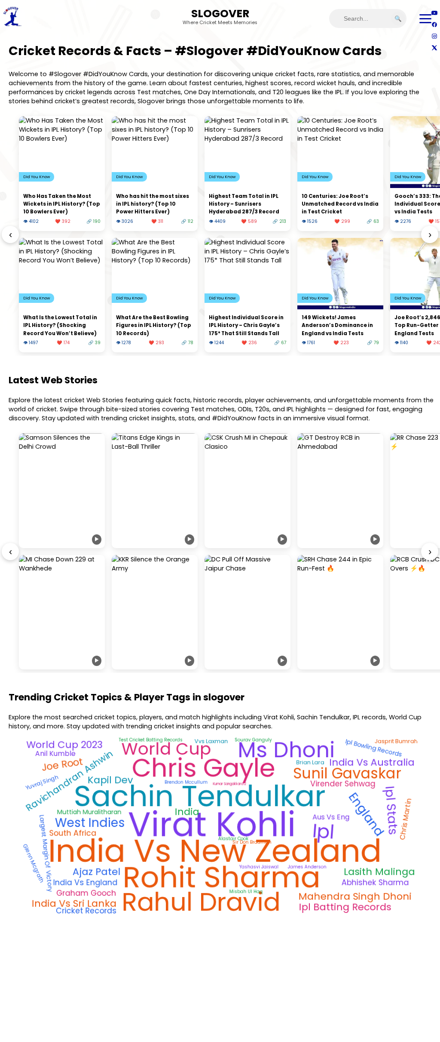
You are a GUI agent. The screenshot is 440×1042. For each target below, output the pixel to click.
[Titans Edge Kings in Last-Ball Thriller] (155, 490)
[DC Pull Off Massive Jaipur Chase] (247, 612)
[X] (434, 47)
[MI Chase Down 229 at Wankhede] (62, 612)
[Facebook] (434, 24)
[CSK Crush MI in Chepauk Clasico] (247, 490)
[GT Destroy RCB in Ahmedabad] (340, 490)
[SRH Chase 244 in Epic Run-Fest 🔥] (340, 612)
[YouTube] (434, 13)
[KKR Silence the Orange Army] (155, 612)
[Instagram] (434, 36)
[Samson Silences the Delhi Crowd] (62, 490)
